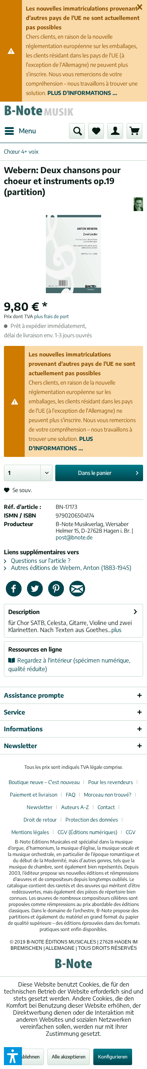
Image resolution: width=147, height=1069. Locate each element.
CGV (131, 832)
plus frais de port (51, 316)
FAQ (70, 794)
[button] (13, 1056)
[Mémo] (96, 131)
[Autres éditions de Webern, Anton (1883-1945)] (138, 204)
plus (116, 629)
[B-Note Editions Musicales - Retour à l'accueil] (39, 112)
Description (24, 611)
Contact (106, 807)
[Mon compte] (115, 131)
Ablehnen (30, 1057)
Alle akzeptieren (68, 1057)
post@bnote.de (74, 537)
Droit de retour (40, 820)
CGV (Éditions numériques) (87, 832)
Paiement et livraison (33, 794)
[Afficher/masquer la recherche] (77, 131)
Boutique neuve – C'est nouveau (44, 782)
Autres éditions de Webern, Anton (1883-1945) (70, 567)
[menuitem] (20, 131)
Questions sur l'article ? (40, 560)
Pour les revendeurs (110, 782)
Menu (27, 130)
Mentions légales (30, 832)
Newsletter (40, 807)
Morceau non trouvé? (107, 794)
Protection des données (91, 820)
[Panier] (134, 131)
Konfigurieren (112, 1057)
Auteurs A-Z (75, 807)
